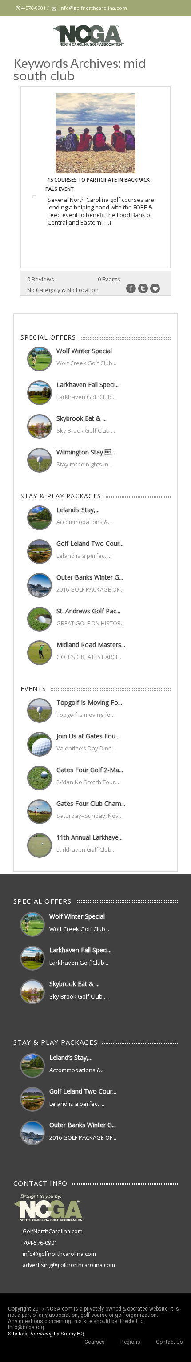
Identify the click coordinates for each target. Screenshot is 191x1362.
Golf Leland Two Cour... (89, 543)
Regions (130, 1342)
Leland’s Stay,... (77, 509)
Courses (94, 1342)
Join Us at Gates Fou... (87, 736)
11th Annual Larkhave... (89, 837)
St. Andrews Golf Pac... (88, 611)
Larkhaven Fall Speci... (87, 384)
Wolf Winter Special (84, 351)
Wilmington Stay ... (85, 452)
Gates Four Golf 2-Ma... (89, 770)
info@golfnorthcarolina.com (59, 1254)
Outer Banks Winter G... (89, 577)
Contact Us (169, 1342)
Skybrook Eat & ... (81, 418)
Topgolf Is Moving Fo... (89, 702)
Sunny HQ (72, 1334)
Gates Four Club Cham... (90, 803)
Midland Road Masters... (90, 644)
